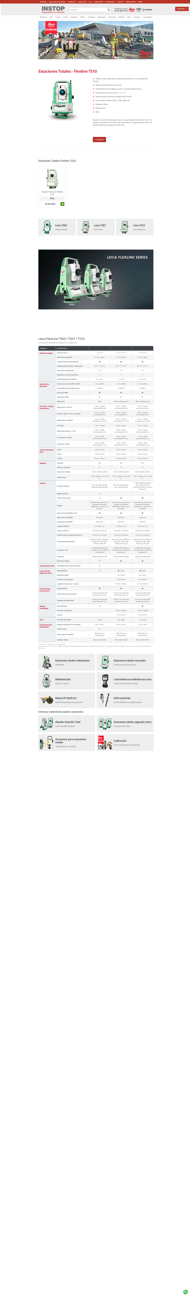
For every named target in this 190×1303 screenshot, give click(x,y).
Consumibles (147, 17)
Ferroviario (91, 17)
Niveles (82, 17)
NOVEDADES (110, 2)
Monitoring (112, 17)
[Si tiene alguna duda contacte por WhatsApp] (185, 1292)
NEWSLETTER (98, 2)
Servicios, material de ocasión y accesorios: (61, 711)
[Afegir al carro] (62, 204)
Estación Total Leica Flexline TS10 (52, 193)
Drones (65, 17)
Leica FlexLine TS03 (100, 348)
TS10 (52, 198)
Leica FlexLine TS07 (121, 348)
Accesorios (136, 17)
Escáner (57, 17)
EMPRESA (43, 2)
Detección (74, 17)
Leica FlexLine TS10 (142, 348)
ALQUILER (99, 139)
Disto (129, 17)
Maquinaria (101, 17)
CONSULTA (72, 2)
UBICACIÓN (82, 2)
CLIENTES (120, 2)
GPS (51, 17)
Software (121, 17)
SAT (90, 2)
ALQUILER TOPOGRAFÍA (57, 2)
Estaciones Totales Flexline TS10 (57, 160)
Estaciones (43, 17)
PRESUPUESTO (131, 2)
